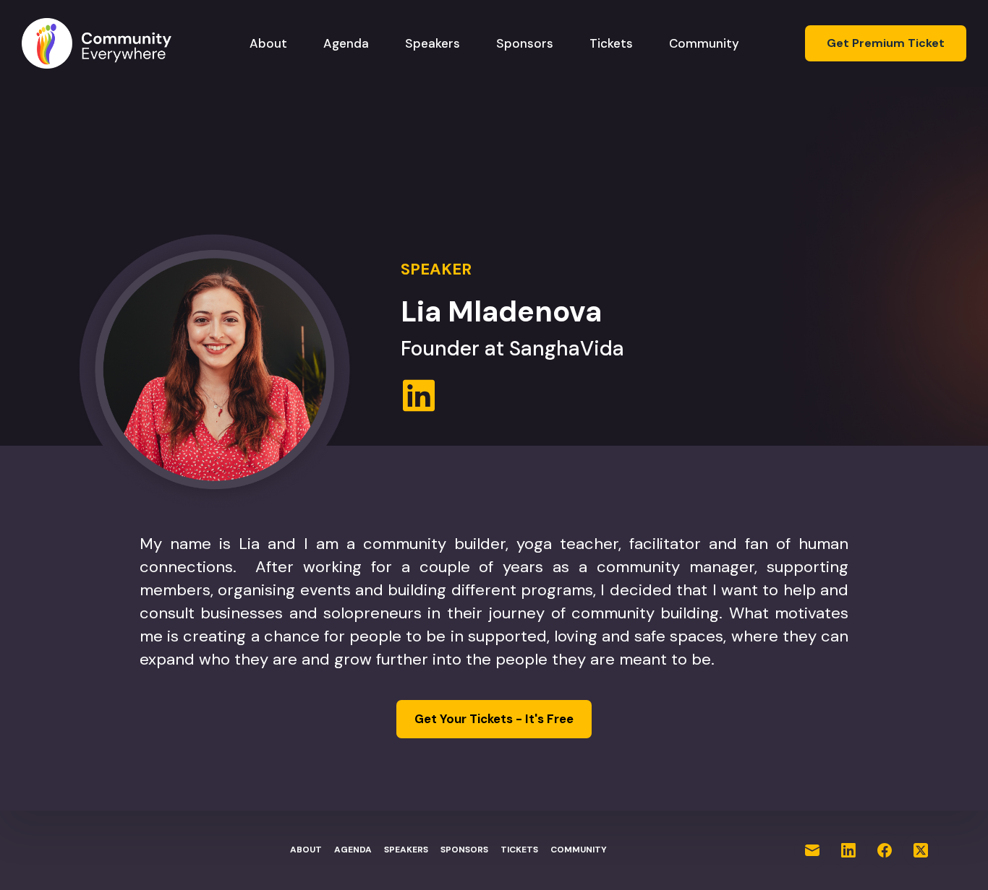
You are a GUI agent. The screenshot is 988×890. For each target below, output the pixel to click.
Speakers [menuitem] (432, 43)
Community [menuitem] (704, 43)
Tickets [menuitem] (611, 43)
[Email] (812, 850)
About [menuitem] (268, 43)
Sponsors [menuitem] (524, 43)
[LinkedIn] (848, 850)
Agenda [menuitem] (346, 43)
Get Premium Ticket (886, 43)
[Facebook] (884, 850)
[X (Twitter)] (921, 850)
